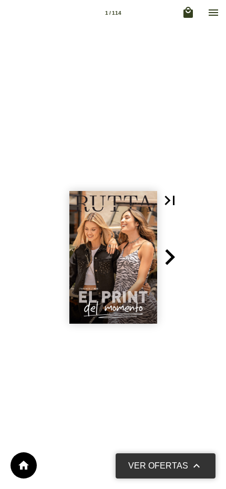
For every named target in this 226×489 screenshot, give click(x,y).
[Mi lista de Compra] (188, 12)
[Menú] (213, 12)
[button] (169, 200)
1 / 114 (113, 13)
